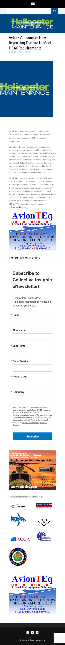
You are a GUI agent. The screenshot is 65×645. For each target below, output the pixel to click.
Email (16, 315)
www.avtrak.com (20, 207)
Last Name (19, 345)
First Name (19, 330)
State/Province (21, 361)
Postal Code (20, 376)
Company (18, 392)
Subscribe (32, 436)
